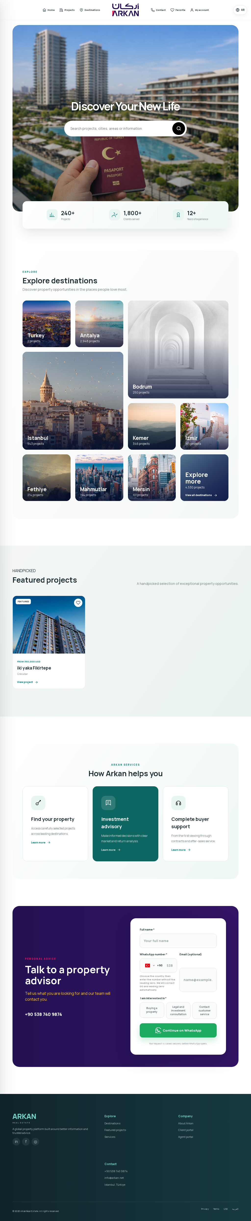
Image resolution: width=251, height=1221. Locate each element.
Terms (216, 1208)
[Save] (78, 603)
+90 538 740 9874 (43, 1014)
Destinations (112, 1123)
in (16, 1141)
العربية (235, 1208)
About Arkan (185, 1123)
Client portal (185, 1130)
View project (25, 682)
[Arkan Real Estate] (125, 10)
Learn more (38, 842)
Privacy (205, 1208)
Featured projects (115, 1130)
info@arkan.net (114, 1178)
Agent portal (185, 1137)
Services (109, 1137)
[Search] (178, 128)
